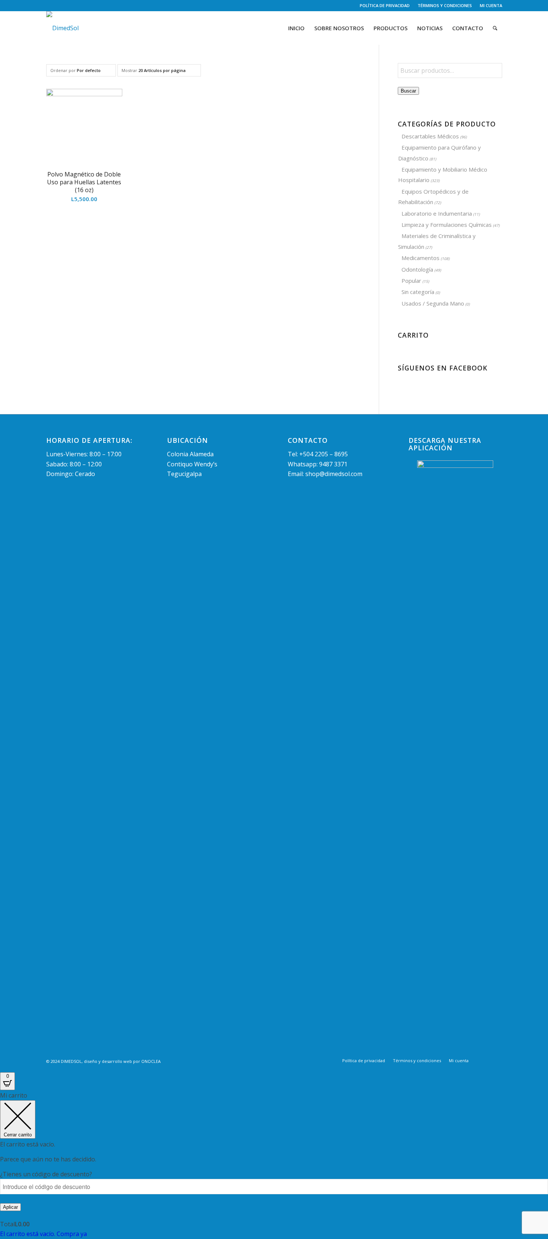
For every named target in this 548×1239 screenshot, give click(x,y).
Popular (411, 280)
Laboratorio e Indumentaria (436, 213)
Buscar (408, 91)
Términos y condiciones (445, 5)
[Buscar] (495, 28)
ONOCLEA (151, 1061)
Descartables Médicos (430, 136)
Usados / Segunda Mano (432, 303)
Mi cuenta (491, 5)
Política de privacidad (385, 5)
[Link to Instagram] (59, 5)
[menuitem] (385, 5)
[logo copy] (62, 28)
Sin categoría (417, 291)
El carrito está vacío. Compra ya (43, 1234)
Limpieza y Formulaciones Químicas (446, 224)
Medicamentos (420, 258)
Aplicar (10, 1207)
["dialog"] (274, 1165)
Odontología (417, 269)
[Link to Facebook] (48, 5)
